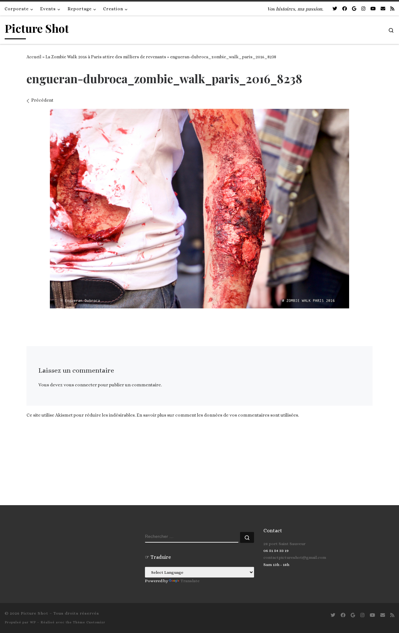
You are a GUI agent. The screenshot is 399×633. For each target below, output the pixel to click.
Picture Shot (34, 613)
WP (33, 622)
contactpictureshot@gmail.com (294, 557)
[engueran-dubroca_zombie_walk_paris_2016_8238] (199, 208)
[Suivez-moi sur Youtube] (373, 8)
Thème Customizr (89, 622)
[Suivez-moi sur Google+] (354, 8)
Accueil (33, 56)
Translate (190, 580)
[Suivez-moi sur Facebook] (344, 8)
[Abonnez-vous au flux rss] (392, 8)
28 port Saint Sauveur (284, 543)
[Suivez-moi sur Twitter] (335, 8)
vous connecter (80, 385)
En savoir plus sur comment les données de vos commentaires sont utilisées (217, 415)
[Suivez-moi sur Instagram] (363, 8)
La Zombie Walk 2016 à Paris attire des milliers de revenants (106, 56)
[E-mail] (383, 8)
